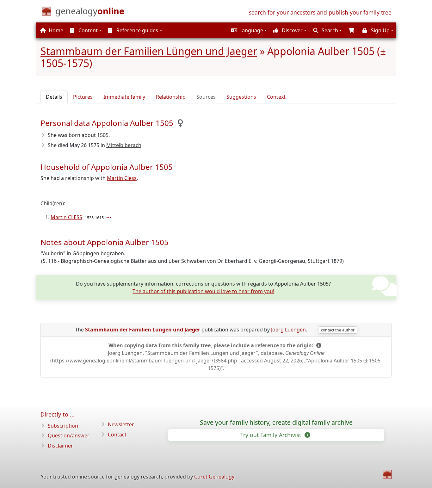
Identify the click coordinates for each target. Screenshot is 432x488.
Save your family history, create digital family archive (276, 422)
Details (54, 96)
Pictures (83, 96)
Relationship (171, 96)
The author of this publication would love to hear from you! (203, 291)
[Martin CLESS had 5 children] (109, 217)
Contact (117, 434)
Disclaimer (60, 445)
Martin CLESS (66, 217)
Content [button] (87, 30)
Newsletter (121, 424)
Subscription (63, 425)
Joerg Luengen (288, 329)
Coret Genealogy (214, 476)
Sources (206, 96)
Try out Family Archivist (271, 435)
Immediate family (124, 96)
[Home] (387, 474)
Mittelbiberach (123, 145)
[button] (248, 30)
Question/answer (68, 435)
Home (55, 30)
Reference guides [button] (136, 30)
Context (276, 96)
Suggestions (241, 96)
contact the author (338, 330)
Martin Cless (122, 178)
